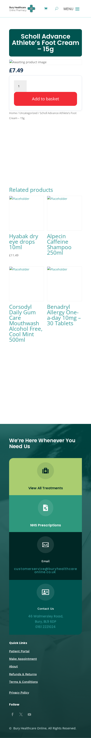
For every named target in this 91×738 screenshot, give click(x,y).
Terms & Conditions (23, 681)
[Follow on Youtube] (29, 714)
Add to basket (45, 99)
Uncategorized (28, 113)
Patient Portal (19, 651)
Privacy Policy (19, 692)
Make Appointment (23, 658)
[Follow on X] (21, 714)
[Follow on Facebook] (12, 714)
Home (13, 113)
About (13, 666)
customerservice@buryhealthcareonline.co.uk (45, 570)
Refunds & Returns (23, 674)
